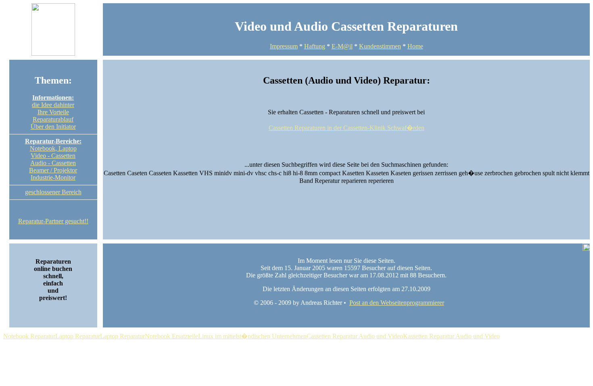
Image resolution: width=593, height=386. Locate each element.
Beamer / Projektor (53, 170)
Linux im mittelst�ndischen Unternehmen (252, 336)
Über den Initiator (53, 126)
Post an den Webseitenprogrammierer (396, 302)
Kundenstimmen (380, 46)
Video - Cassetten (53, 155)
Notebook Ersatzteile (171, 336)
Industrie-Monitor (53, 177)
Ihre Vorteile (53, 112)
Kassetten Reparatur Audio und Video (451, 336)
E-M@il (342, 46)
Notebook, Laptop (53, 148)
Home (415, 46)
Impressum (284, 46)
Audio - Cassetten (53, 162)
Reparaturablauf (53, 119)
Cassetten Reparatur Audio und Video (355, 336)
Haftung (314, 46)
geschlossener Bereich (53, 192)
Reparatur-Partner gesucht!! (53, 221)
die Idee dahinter (53, 104)
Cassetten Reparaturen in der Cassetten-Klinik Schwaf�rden (346, 127)
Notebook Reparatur (29, 336)
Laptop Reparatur (77, 336)
